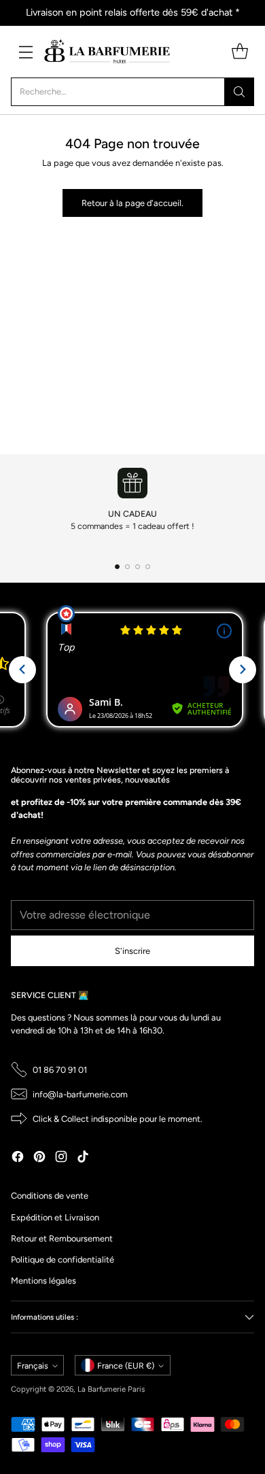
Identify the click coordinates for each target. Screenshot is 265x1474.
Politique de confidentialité (62, 1259)
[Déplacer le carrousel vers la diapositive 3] (137, 566)
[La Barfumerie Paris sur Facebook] (18, 1158)
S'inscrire (132, 951)
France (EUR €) (125, 1365)
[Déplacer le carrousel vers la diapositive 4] (147, 566)
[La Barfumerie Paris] (107, 52)
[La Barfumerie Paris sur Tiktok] (83, 1158)
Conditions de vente (49, 1195)
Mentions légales (43, 1280)
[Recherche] (239, 92)
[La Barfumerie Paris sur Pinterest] (39, 1158)
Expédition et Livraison (55, 1217)
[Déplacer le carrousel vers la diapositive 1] (117, 566)
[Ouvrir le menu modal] (25, 51)
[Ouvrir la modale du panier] (239, 51)
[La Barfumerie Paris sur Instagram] (61, 1158)
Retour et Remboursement (62, 1238)
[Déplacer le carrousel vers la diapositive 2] (127, 566)
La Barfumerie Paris (111, 1389)
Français (32, 1365)
